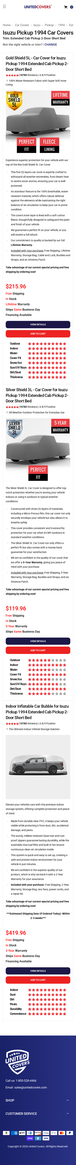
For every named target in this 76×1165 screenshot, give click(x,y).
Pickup (49, 25)
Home (7, 25)
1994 (61, 25)
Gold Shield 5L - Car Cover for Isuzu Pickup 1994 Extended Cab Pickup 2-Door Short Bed (37, 64)
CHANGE (50, 44)
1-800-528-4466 (26, 1080)
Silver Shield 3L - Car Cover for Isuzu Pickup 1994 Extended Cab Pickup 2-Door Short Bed (37, 395)
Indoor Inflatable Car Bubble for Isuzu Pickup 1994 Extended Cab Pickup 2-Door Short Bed (37, 712)
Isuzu (36, 25)
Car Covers (22, 25)
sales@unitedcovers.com (30, 1087)
